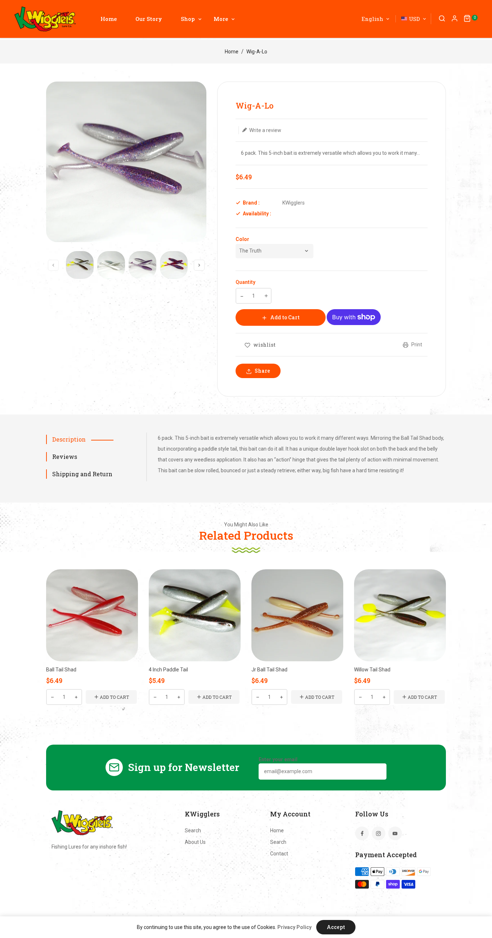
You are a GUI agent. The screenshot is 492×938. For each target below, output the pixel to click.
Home (231, 51)
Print (416, 344)
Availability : (257, 213)
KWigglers (293, 203)
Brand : (251, 203)
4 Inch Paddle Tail (168, 669)
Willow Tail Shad (372, 669)
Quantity (245, 282)
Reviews (64, 456)
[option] (80, 265)
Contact (279, 853)
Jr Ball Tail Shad (269, 669)
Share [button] (262, 370)
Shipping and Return (82, 474)
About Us (195, 842)
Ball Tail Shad (61, 669)
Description (69, 439)
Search (193, 830)
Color (242, 239)
